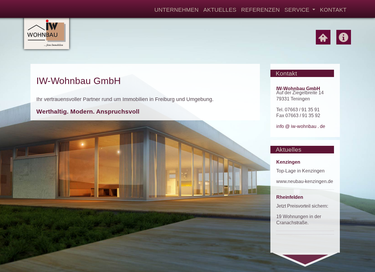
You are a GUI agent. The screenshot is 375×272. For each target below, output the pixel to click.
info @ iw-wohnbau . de (300, 126)
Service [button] (297, 9)
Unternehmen (176, 9)
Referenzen (260, 9)
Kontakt (333, 9)
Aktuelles (219, 9)
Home (323, 37)
